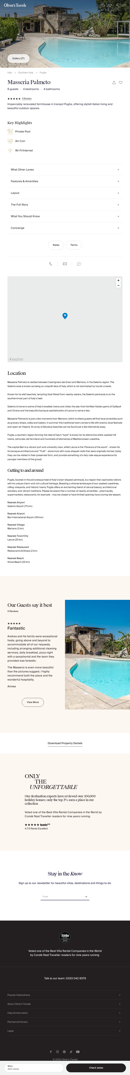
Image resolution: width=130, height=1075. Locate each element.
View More (33, 702)
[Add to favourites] (121, 82)
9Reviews (26, 99)
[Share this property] (114, 82)
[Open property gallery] (65, 34)
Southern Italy (25, 73)
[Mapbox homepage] (15, 359)
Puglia (43, 73)
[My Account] (117, 5)
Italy (9, 73)
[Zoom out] (118, 285)
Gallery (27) (18, 58)
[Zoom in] (118, 280)
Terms (73, 245)
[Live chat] (79, 264)
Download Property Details (65, 743)
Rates (56, 245)
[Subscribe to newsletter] (86, 895)
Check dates (96, 1068)
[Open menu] (124, 5)
